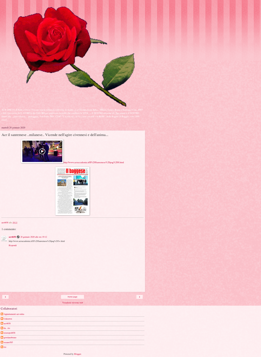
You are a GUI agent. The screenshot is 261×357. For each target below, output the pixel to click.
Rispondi (13, 245)
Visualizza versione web (72, 302)
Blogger (77, 353)
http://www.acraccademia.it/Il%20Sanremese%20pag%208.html (93, 162)
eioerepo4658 (9, 332)
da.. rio (7, 328)
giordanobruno (10, 337)
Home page (72, 297)
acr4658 (12, 236)
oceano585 (8, 342)
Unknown (8, 318)
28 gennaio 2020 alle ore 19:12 (33, 236)
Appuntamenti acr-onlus (14, 314)
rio (5, 347)
